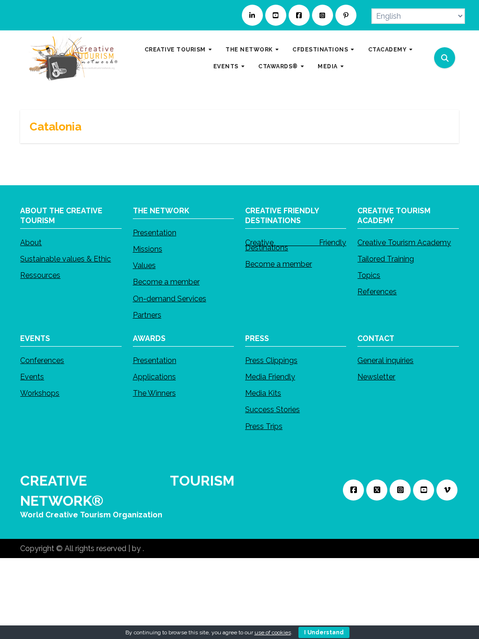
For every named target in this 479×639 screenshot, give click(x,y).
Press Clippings (271, 360)
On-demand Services (169, 298)
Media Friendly (270, 376)
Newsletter (376, 376)
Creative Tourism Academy (404, 242)
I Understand (324, 632)
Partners (147, 315)
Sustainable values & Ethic (65, 258)
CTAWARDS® (278, 66)
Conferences (42, 360)
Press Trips (264, 426)
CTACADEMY (388, 49)
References (377, 292)
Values (144, 265)
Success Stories (272, 410)
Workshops (39, 393)
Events (32, 376)
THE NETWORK (249, 49)
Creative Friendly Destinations (295, 245)
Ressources (40, 275)
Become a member (166, 282)
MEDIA (328, 66)
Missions (147, 249)
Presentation (154, 232)
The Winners (154, 393)
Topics (368, 275)
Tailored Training (385, 258)
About (31, 242)
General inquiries (385, 360)
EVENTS (226, 66)
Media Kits (263, 393)
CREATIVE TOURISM (176, 49)
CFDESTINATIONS (321, 49)
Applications (154, 376)
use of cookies (272, 632)
